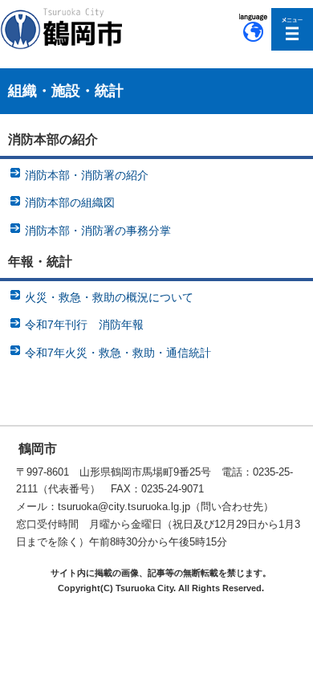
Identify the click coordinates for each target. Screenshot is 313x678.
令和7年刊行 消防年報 (84, 324)
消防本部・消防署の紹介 (86, 175)
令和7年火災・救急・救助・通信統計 (118, 352)
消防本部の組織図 (70, 202)
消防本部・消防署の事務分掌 (98, 230)
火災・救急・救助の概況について (109, 297)
